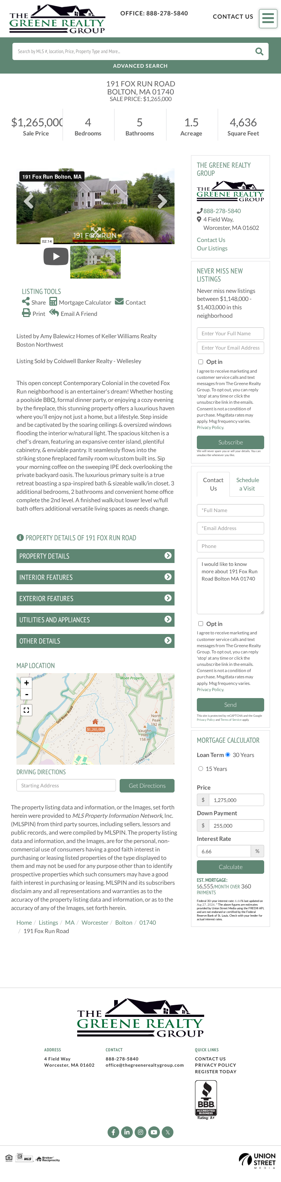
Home (24, 922)
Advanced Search (140, 66)
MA (70, 922)
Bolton (123, 922)
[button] (259, 51)
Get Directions (147, 785)
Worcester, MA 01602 (69, 1065)
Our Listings (212, 248)
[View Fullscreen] (26, 710)
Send (230, 704)
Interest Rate (214, 838)
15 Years (216, 768)
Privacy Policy (210, 427)
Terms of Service (231, 719)
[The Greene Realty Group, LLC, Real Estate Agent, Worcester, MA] (206, 1100)
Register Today (216, 1071)
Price (204, 787)
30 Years (243, 754)
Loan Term (210, 754)
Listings (48, 922)
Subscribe (230, 442)
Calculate (231, 866)
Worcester (95, 922)
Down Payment (217, 812)
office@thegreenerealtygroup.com (145, 1065)
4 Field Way (57, 1059)
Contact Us (233, 16)
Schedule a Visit (247, 484)
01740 (147, 922)
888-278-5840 (167, 13)
